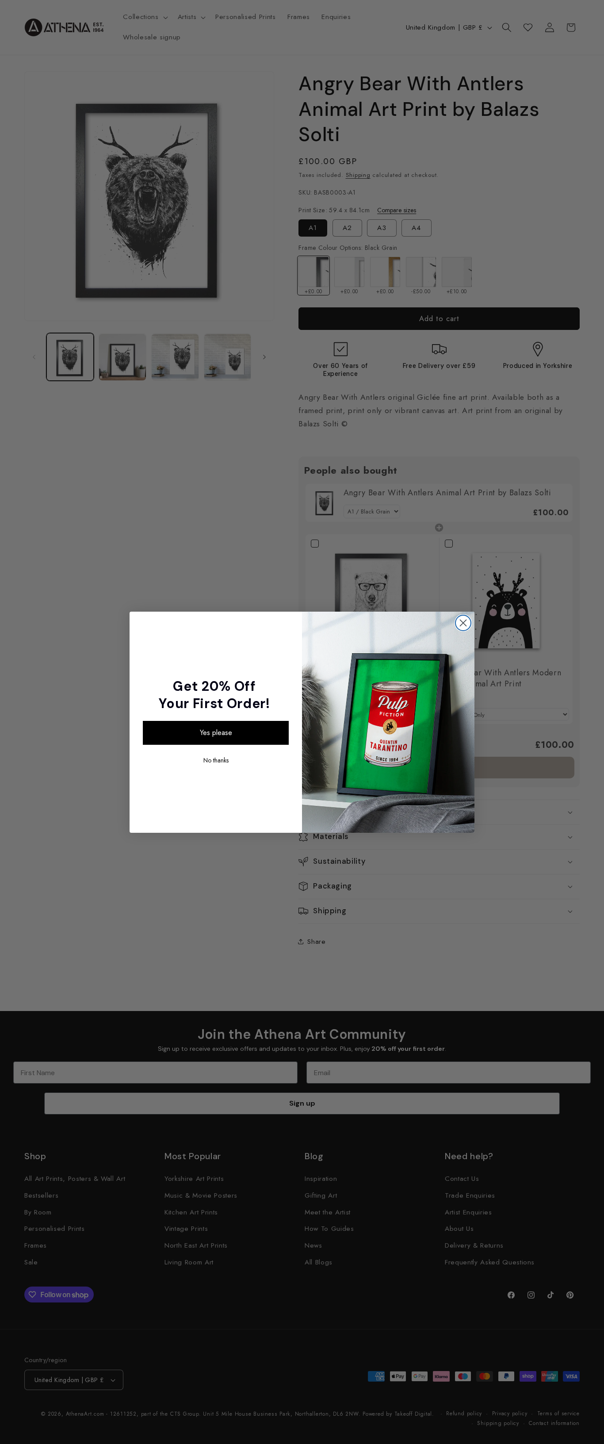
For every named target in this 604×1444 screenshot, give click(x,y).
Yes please (216, 733)
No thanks (216, 760)
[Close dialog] (463, 623)
